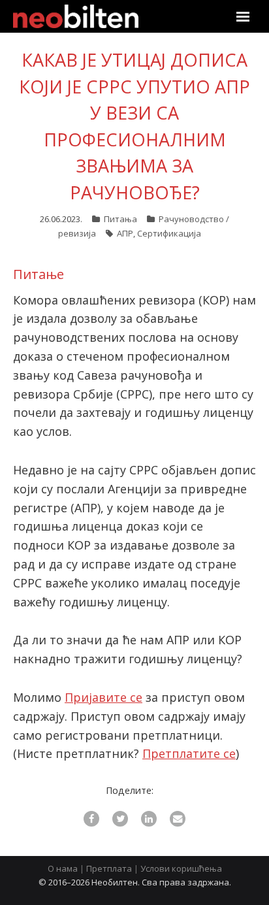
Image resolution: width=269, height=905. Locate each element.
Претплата (109, 868)
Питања (120, 219)
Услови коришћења (181, 868)
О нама (63, 868)
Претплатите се (189, 753)
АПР (125, 233)
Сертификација (169, 233)
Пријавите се (103, 697)
